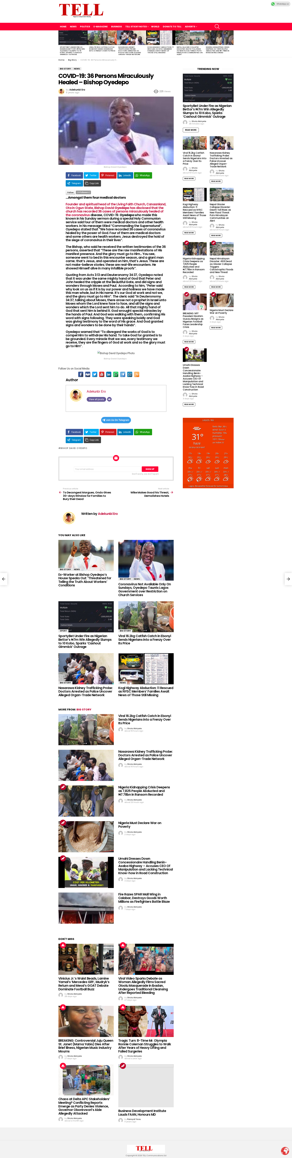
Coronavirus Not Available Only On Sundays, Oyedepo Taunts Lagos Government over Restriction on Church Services (144, 589)
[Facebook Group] (87, 374)
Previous (59, 43)
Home (63, 26)
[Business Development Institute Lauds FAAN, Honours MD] (146, 1085)
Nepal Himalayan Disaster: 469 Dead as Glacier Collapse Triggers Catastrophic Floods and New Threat (221, 265)
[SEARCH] (217, 26)
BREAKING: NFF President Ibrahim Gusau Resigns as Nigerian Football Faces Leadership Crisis (193, 320)
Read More (190, 130)
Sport (63, 630)
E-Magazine (101, 26)
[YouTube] (101, 374)
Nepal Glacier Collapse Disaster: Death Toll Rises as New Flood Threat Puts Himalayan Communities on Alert (190, 51)
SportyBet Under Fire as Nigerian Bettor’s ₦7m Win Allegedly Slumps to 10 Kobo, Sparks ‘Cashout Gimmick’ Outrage (72, 51)
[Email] (129, 374)
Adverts (190, 26)
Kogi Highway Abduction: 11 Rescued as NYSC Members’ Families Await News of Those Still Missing (161, 50)
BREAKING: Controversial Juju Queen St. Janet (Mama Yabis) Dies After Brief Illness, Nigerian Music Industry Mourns (85, 1046)
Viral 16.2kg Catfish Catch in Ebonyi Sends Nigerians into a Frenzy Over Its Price (102, 49)
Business (116, 26)
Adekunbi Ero (96, 391)
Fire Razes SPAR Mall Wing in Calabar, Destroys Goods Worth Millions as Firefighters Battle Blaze (144, 898)
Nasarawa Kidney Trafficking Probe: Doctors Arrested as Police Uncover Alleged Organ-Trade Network (129, 51)
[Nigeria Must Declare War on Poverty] (86, 836)
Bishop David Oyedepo (74, 448)
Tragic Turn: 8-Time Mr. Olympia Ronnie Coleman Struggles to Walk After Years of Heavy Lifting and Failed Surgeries (144, 1046)
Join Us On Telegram (117, 420)
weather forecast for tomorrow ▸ (208, 486)
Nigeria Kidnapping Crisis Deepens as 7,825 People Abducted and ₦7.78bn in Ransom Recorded (217, 50)
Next (232, 43)
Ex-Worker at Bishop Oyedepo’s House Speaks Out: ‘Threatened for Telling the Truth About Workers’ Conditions (84, 580)
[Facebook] (80, 374)
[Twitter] (94, 374)
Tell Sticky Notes (136, 26)
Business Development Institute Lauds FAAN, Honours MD (142, 1113)
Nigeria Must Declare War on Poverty (139, 825)
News (73, 26)
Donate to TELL (172, 26)
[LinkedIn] (108, 374)
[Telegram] (122, 374)
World (155, 26)
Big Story (65, 569)
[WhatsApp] (115, 374)
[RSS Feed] (136, 374)
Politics (85, 26)
